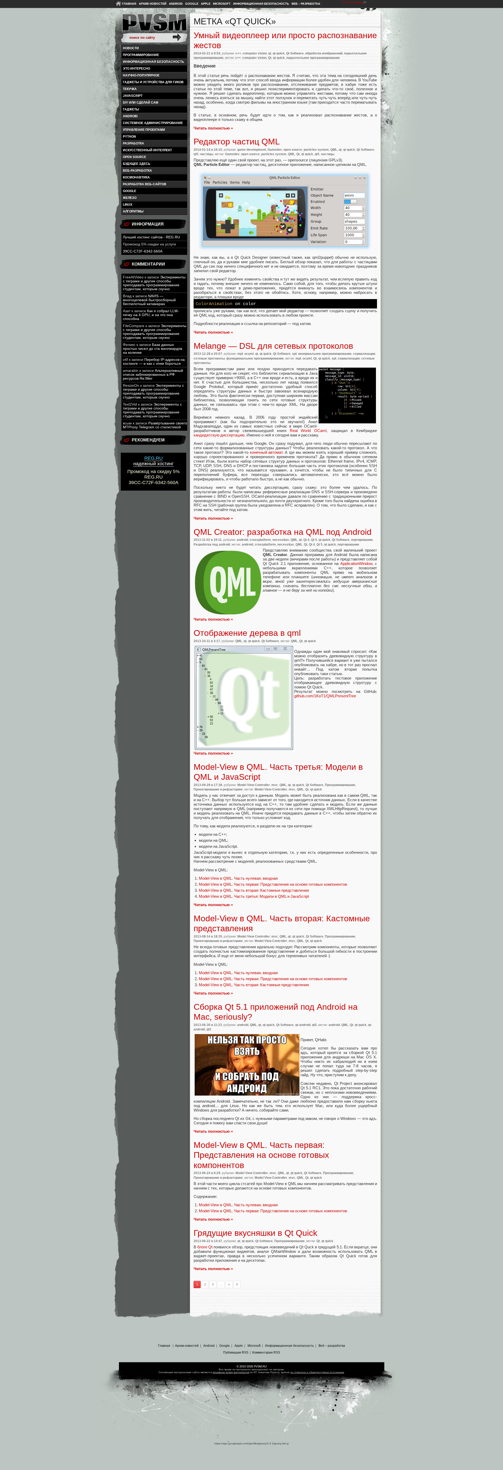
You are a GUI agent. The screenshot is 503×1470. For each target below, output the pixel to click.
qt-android (302, 1025)
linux (127, 204)
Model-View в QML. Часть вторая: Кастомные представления (254, 890)
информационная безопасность (153, 62)
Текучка (130, 89)
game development (251, 150)
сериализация (364, 354)
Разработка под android (212, 544)
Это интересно (136, 68)
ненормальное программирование (325, 354)
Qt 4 (306, 540)
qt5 (196, 154)
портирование (362, 540)
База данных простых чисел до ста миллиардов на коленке (152, 349)
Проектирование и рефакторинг (218, 789)
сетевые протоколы (209, 358)
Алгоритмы (133, 211)
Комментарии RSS (266, 1352)
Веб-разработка (137, 170)
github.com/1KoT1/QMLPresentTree (325, 696)
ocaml (249, 354)
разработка (133, 143)
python (129, 136)
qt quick (279, 53)
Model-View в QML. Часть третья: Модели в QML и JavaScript (254, 896)
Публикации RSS (235, 1352)
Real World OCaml (308, 430)
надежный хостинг (153, 461)
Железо (129, 198)
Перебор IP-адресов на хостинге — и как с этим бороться (154, 362)
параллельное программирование (313, 58)
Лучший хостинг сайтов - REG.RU (151, 237)
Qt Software (295, 53)
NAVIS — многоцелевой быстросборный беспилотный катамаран (149, 300)
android (130, 116)
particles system (316, 150)
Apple (205, 3)
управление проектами (144, 130)
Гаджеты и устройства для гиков (153, 82)
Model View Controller (253, 785)
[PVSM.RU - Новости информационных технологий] (154, 25)
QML (333, 150)
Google (191, 3)
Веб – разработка (306, 3)
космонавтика (136, 177)
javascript (133, 96)
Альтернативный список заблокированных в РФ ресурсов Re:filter (153, 374)
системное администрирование (153, 123)
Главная (129, 3)
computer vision (255, 53)
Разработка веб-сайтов (144, 184)
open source (134, 157)
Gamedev (274, 150)
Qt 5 (314, 540)
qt (269, 53)
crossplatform (260, 540)
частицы (206, 154)
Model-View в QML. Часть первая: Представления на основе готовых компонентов (273, 884)
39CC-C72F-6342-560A (142, 251)
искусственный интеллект (147, 150)
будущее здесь (136, 164)
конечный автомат (266, 452)
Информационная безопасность (261, 3)
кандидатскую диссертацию (219, 435)
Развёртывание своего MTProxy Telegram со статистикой (155, 425)
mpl (240, 354)
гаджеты (131, 109)
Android (176, 3)
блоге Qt (204, 1247)
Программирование (141, 55)
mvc (274, 785)
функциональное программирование (255, 358)
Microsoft (222, 3)
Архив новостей (152, 3)
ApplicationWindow (356, 563)
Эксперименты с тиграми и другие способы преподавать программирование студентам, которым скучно (154, 283)
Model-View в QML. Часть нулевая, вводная (238, 878)
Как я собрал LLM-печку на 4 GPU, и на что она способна (151, 315)
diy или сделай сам (140, 102)
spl (294, 354)
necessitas (280, 540)
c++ (238, 53)
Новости (131, 48)
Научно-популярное (141, 75)
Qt (269, 58)
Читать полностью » (213, 128)
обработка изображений (323, 53)
